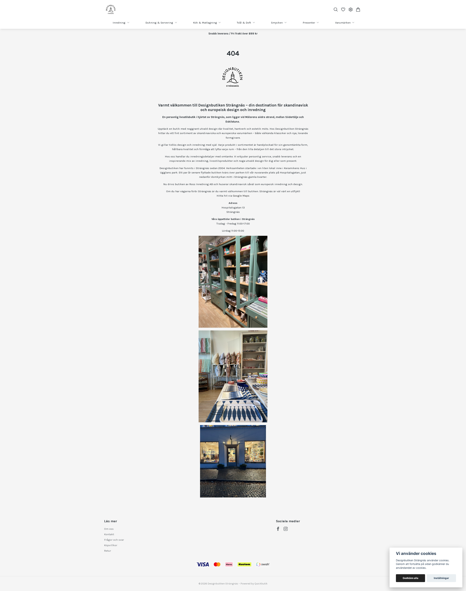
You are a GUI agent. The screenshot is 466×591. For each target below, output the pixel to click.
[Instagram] (286, 529)
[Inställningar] (350, 9)
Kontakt (109, 534)
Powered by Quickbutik (253, 583)
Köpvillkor (110, 545)
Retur (107, 550)
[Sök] (335, 9)
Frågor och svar (114, 539)
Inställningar (441, 578)
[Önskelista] (343, 9)
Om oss (109, 528)
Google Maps (241, 195)
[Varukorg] (358, 9)
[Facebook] (278, 529)
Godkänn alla (410, 578)
